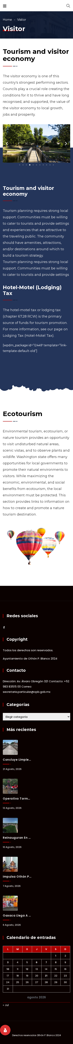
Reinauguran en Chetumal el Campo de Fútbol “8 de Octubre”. (17, 838)
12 (27, 969)
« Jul (6, 1005)
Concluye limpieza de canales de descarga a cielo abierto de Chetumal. (17, 760)
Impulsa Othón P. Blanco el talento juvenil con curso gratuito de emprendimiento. (17, 877)
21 (46, 975)
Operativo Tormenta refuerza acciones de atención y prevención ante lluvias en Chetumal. (17, 799)
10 (8, 969)
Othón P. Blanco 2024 (49, 1035)
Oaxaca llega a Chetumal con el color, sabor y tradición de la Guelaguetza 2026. (17, 915)
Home (7, 19)
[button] (19, 164)
